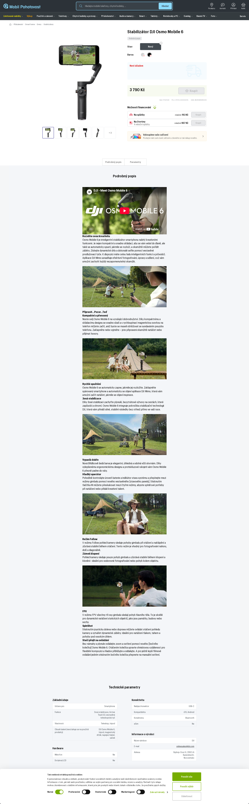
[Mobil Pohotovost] (21, 6)
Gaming (187, 16)
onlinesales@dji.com (185, 746)
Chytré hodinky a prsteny (84, 16)
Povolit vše (186, 776)
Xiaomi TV (200, 16)
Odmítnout (186, 796)
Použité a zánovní (45, 16)
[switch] (86, 792)
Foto (213, 16)
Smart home (30, 24)
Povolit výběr (187, 786)
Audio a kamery (126, 16)
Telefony (63, 16)
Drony (39, 24)
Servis (243, 16)
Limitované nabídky (12, 16)
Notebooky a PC (170, 16)
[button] (124, 6)
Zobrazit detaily (157, 792)
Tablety (154, 16)
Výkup (29, 16)
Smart (142, 16)
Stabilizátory (48, 24)
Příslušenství (107, 16)
